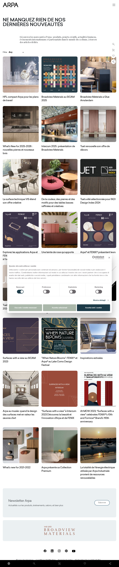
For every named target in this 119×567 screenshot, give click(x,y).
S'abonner (102, 503)
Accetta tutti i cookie (93, 308)
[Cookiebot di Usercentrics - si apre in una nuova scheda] (94, 257)
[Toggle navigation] (114, 5)
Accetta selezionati (59, 308)
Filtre (5, 52)
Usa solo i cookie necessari (26, 308)
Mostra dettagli (99, 300)
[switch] (46, 292)
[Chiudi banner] (109, 257)
